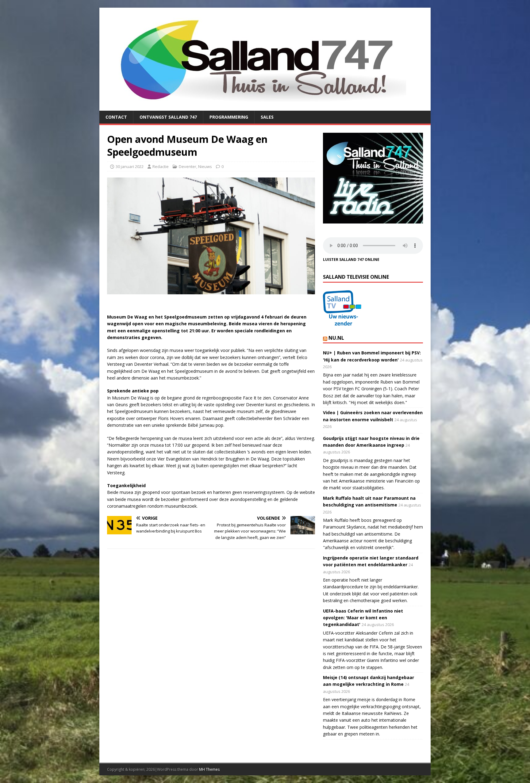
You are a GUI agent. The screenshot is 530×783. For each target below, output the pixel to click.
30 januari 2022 (130, 166)
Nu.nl (336, 337)
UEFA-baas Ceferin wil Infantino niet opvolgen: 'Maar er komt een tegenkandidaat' (363, 618)
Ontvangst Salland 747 (168, 117)
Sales (267, 117)
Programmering (228, 117)
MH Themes (209, 769)
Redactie (160, 166)
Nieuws (205, 166)
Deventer (187, 166)
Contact (116, 117)
